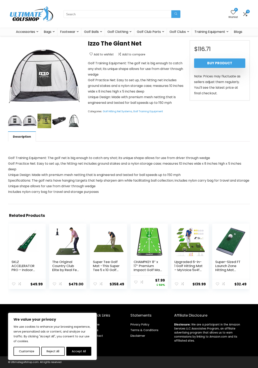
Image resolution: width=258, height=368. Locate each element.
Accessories (25, 31)
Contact (97, 336)
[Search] (175, 14)
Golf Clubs (178, 31)
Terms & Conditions (144, 330)
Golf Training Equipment (148, 111)
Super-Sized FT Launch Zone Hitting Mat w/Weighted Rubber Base (227, 269)
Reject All (53, 351)
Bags (47, 31)
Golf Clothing (117, 31)
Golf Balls (91, 31)
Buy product (219, 63)
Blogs (238, 31)
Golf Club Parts (149, 31)
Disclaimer (137, 336)
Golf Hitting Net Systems (117, 111)
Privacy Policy (139, 324)
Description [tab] (22, 137)
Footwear (67, 31)
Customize (26, 351)
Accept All (79, 351)
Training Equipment (210, 31)
